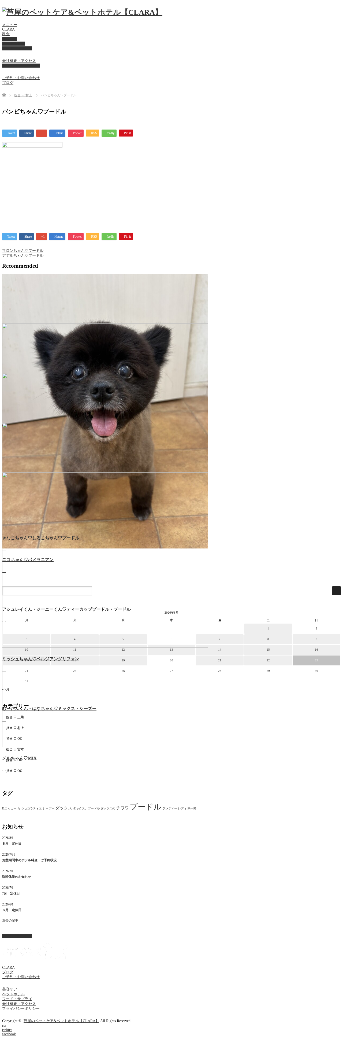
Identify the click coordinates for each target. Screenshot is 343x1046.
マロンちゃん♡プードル (22, 251)
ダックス (63, 808)
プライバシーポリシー (21, 66)
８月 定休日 (11, 843)
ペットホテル (13, 44)
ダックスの (107, 808)
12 (123, 649)
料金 (6, 34)
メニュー (9, 25)
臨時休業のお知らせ (16, 877)
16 (316, 649)
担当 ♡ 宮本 (15, 749)
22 (268, 660)
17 (26, 660)
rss (4, 1025)
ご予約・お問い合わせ (21, 78)
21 (219, 660)
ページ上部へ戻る (17, 936)
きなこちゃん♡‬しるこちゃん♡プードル (40, 537)
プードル (146, 806)
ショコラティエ (31, 808)
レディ (182, 808)
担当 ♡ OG (14, 739)
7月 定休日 (11, 893)
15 (268, 649)
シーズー (48, 808)
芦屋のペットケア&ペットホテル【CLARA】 (61, 1021)
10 (26, 649)
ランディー (169, 808)
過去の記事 (10, 920)
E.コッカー (9, 808)
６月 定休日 (11, 910)
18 (74, 660)
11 (74, 649)
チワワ (122, 808)
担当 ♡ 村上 (23, 95)
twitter (7, 1030)
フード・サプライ (17, 48)
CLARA (8, 29)
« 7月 (5, 689)
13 (171, 649)
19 (123, 660)
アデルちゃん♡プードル (22, 255)
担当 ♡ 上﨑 (15, 717)
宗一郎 (192, 808)
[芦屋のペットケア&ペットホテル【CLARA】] (82, 12)
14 (219, 649)
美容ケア (9, 39)
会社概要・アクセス (19, 61)
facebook (9, 1034)
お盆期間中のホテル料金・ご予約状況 (29, 860)
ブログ (7, 83)
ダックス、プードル (86, 808)
